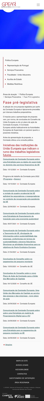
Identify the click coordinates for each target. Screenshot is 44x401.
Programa (8, 179)
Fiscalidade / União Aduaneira (19, 74)
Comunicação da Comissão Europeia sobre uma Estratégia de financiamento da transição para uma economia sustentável (21, 216)
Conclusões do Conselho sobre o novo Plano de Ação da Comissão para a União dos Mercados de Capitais (20, 276)
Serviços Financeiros (15, 70)
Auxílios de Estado (14, 79)
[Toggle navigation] (38, 4)
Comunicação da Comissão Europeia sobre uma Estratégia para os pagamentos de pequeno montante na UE (21, 330)
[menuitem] (22, 361)
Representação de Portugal (18, 65)
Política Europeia (11, 60)
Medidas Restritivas (14, 84)
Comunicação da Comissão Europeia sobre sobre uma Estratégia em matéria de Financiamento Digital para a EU (21, 313)
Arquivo (8, 344)
